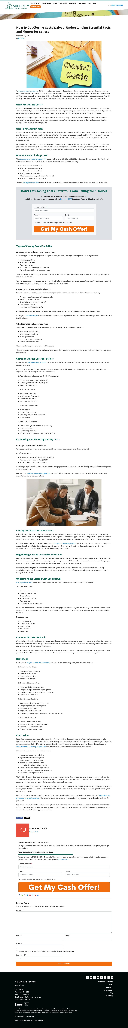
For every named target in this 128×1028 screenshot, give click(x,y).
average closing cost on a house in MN (32, 159)
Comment (20, 910)
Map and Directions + (22, 999)
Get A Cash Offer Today (105, 982)
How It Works (46, 3)
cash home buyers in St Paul (36, 362)
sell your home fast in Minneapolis (38, 663)
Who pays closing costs (24, 582)
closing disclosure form (30, 183)
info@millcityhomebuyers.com (30, 997)
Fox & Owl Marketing (29, 1016)
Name (18, 936)
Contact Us (72, 3)
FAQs (94, 3)
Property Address (40, 207)
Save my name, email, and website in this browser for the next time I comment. (46, 951)
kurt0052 (21, 38)
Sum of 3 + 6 (21, 955)
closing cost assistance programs (64, 543)
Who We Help (35, 3)
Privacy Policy (108, 990)
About (55, 3)
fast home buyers (31, 315)
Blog (89, 3)
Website (19, 943)
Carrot (43, 1020)
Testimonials (63, 3)
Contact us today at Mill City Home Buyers (31, 746)
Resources (109, 987)
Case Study (82, 3)
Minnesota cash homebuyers (28, 91)
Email (67, 215)
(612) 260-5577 (117, 5)
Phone (36, 215)
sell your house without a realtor (38, 473)
